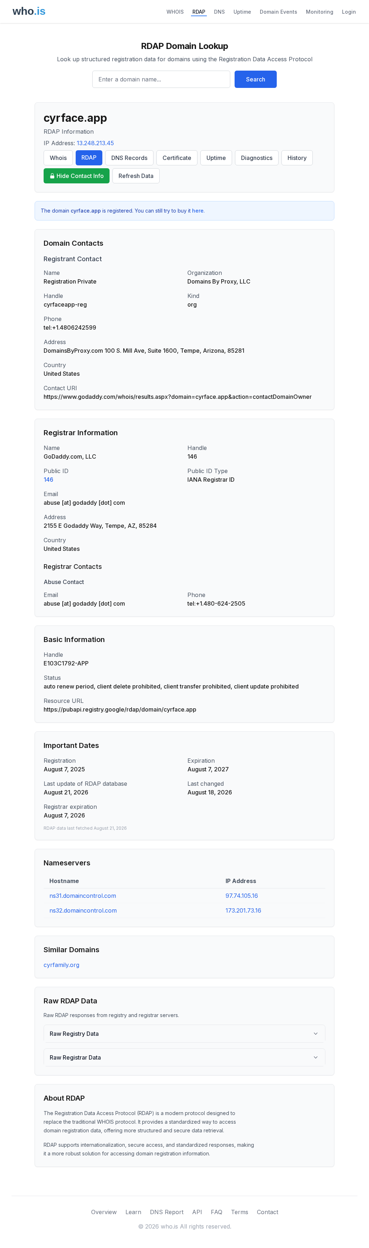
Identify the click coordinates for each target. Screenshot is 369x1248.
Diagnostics (256, 157)
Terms (239, 1212)
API (197, 1212)
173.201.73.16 (243, 910)
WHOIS (175, 12)
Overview (104, 1212)
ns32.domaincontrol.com (83, 910)
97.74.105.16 (242, 895)
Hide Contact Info (80, 175)
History (297, 157)
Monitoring (319, 12)
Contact (267, 1212)
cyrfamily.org (61, 964)
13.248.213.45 (95, 143)
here (198, 211)
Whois (58, 157)
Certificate (177, 157)
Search (255, 79)
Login (349, 12)
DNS (219, 12)
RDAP (198, 12)
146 (48, 479)
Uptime (242, 12)
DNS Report (166, 1212)
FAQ (216, 1212)
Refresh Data (136, 175)
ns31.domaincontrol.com (82, 895)
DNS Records (129, 157)
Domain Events (278, 12)
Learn (133, 1212)
